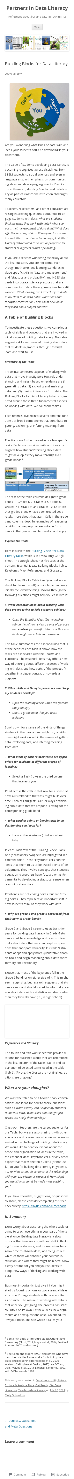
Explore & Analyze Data (19, 1385)
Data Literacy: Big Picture (51, 1380)
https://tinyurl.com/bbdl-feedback (44, 1206)
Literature (11, 1390)
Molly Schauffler (15, 1395)
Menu (37, 26)
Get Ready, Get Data (48, 1385)
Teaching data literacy (32, 1390)
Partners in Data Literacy (37, 8)
